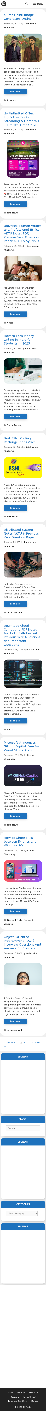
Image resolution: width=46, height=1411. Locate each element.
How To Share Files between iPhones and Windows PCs (20, 841)
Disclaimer (15, 1397)
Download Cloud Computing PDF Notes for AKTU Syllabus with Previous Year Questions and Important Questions (22, 635)
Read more (15, 91)
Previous (9, 1042)
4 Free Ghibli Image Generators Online (19, 17)
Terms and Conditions (17, 1401)
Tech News (12, 212)
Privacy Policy (29, 1397)
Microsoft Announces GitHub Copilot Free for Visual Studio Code (21, 746)
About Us (20, 1393)
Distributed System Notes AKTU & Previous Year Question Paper (21, 533)
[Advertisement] (23, 1086)
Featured (28, 920)
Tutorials (11, 100)
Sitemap (34, 1401)
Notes (10, 322)
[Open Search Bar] (26, 4)
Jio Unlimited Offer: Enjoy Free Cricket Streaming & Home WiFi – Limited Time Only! (22, 119)
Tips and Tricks (14, 920)
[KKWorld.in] (4, 4)
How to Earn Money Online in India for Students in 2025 (19, 339)
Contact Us (33, 1393)
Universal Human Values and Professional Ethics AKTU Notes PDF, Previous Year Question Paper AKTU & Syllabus (22, 233)
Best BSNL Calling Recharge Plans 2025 (20, 440)
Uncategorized (14, 612)
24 (32, 1042)
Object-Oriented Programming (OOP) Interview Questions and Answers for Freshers (22, 942)
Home (10, 1393)
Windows (8, 924)
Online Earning (14, 425)
